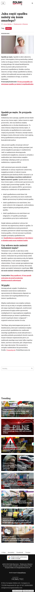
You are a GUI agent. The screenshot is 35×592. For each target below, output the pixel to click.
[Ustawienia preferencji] (33, 444)
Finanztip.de (10, 350)
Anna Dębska (7, 24)
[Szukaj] (32, 3)
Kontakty (11, 552)
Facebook (20, 552)
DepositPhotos (22, 572)
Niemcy (8, 28)
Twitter (27, 552)
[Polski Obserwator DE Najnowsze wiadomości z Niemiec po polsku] (17, 3)
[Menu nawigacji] (3, 3)
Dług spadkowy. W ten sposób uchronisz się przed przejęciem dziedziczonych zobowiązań (16, 277)
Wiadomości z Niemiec (21, 24)
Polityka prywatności (17, 590)
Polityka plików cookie (28, 590)
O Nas (4, 552)
